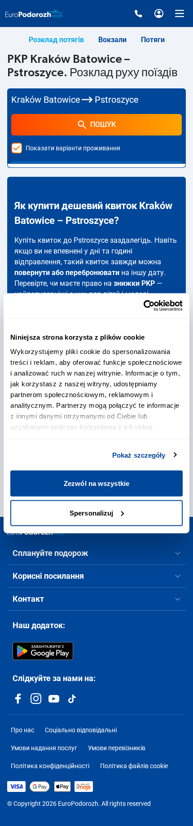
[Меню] (179, 13)
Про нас (22, 730)
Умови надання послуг (44, 748)
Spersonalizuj (91, 512)
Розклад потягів (56, 39)
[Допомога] (138, 13)
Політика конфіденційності (50, 765)
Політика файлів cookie (134, 765)
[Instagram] (36, 698)
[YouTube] (53, 698)
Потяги (153, 39)
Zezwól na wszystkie (96, 483)
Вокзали (112, 39)
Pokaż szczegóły (139, 455)
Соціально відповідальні (81, 730)
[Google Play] (43, 651)
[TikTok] (71, 698)
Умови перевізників (116, 748)
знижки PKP (134, 283)
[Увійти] (159, 13)
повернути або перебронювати (66, 272)
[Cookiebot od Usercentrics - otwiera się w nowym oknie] (143, 305)
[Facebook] (18, 698)
